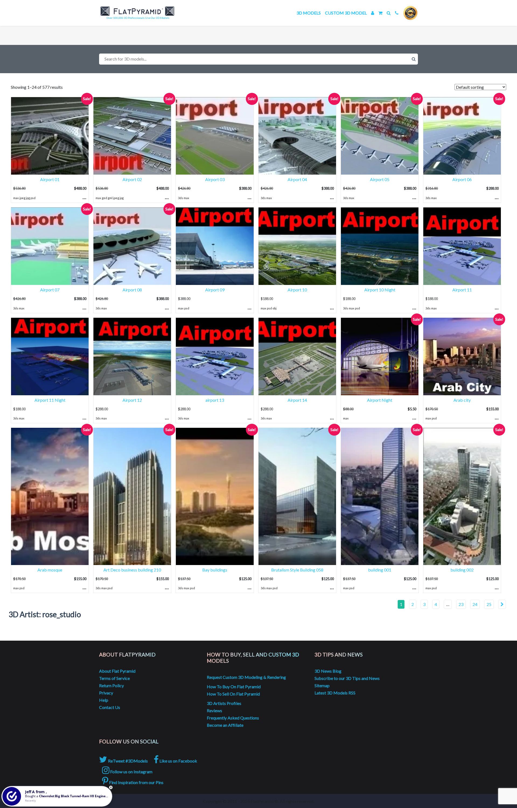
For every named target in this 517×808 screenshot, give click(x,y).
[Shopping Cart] (380, 12)
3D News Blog (328, 670)
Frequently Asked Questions (233, 717)
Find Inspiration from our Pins (135, 782)
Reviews (214, 710)
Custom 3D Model (346, 12)
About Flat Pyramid (117, 670)
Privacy (106, 692)
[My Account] (372, 12)
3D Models (308, 12)
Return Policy (111, 685)
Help (103, 700)
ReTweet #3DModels (127, 760)
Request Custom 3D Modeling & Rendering (246, 677)
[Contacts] (397, 12)
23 (461, 604)
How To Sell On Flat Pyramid (233, 693)
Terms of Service (114, 678)
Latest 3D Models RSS (335, 692)
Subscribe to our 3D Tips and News (347, 678)
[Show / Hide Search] (389, 12)
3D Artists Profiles (224, 703)
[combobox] (258, 59)
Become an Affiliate (225, 725)
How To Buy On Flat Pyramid (234, 686)
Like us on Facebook (178, 760)
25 (489, 604)
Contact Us (109, 707)
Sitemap (322, 685)
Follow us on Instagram (130, 771)
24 (475, 604)
